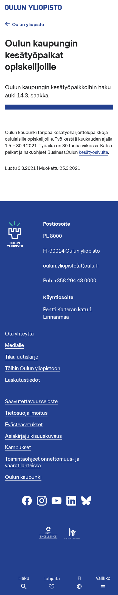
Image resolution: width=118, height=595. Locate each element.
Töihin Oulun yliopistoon (32, 368)
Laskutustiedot (22, 380)
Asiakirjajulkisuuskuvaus (33, 436)
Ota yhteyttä (19, 333)
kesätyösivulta (93, 152)
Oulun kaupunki (23, 477)
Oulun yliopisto (28, 24)
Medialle (14, 345)
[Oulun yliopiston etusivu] (51, 6)
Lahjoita (51, 579)
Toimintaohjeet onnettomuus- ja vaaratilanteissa (42, 462)
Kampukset (18, 447)
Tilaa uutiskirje (21, 357)
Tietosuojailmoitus (26, 413)
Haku (23, 578)
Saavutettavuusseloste (31, 401)
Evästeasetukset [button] (24, 424)
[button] (103, 582)
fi (85, 585)
